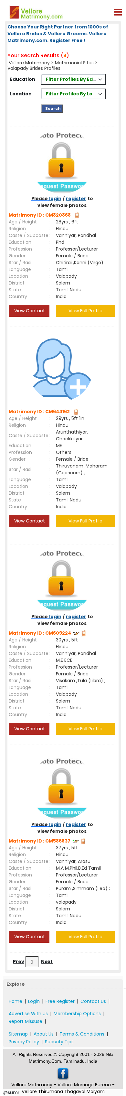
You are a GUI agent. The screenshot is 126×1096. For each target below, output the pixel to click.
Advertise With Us (28, 1013)
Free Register (60, 1001)
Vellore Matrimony (29, 62)
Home (15, 1001)
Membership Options (77, 1013)
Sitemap (18, 1034)
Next (47, 961)
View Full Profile (85, 310)
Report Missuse (25, 1021)
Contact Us (93, 1001)
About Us (44, 1034)
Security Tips (59, 1041)
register (76, 198)
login (55, 198)
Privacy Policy (24, 1041)
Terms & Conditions (81, 1034)
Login (34, 1001)
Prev (18, 961)
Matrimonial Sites (74, 62)
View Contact (29, 310)
